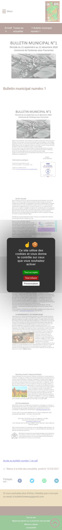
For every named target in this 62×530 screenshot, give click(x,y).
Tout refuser (31, 278)
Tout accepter (31, 272)
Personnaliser (31, 283)
